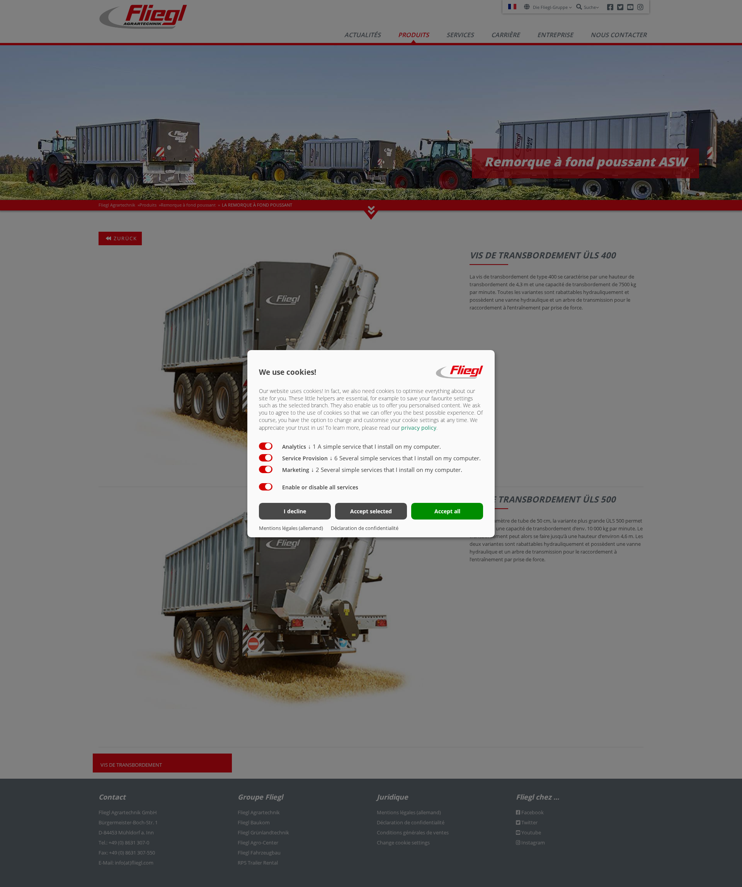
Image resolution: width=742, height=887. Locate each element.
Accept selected (371, 511)
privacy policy (418, 427)
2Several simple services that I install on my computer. (386, 469)
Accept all (447, 511)
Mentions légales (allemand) (291, 528)
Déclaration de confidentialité (364, 528)
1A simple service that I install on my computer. (374, 446)
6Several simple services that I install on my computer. (405, 458)
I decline (295, 511)
